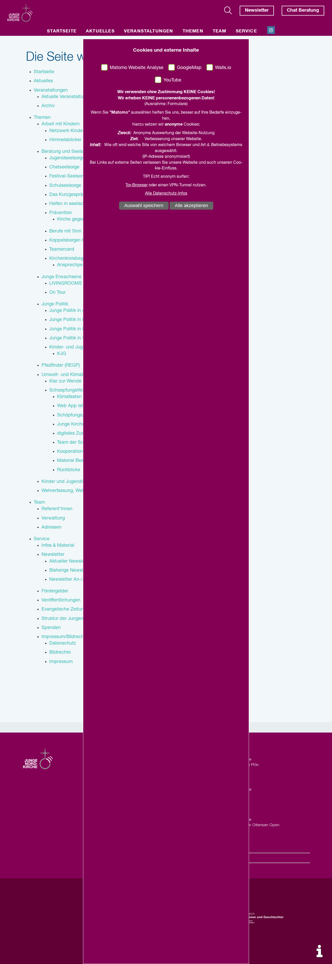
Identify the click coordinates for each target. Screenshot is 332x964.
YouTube (172, 80)
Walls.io (223, 67)
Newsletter (257, 10)
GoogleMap (189, 67)
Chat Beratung (303, 10)
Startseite (62, 31)
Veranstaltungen (148, 31)
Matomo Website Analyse (136, 67)
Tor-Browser (137, 185)
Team (219, 31)
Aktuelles (100, 31)
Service (246, 31)
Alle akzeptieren (191, 205)
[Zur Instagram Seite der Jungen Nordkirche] (271, 30)
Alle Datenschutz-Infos (166, 194)
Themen (193, 31)
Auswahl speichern (143, 205)
